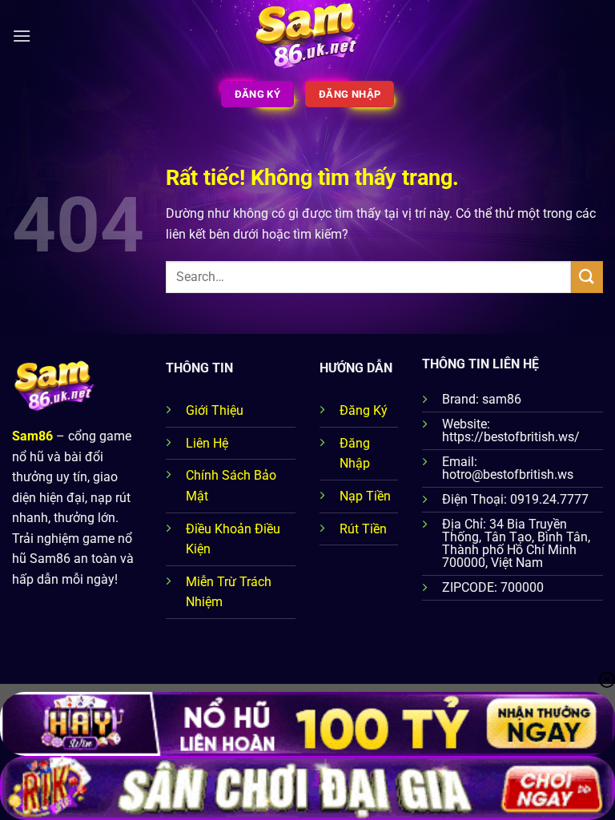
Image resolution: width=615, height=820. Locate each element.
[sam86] (308, 36)
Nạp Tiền (365, 496)
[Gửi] (587, 276)
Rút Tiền (363, 529)
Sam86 (32, 436)
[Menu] (21, 35)
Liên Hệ (207, 443)
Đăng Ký (364, 410)
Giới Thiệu (214, 410)
